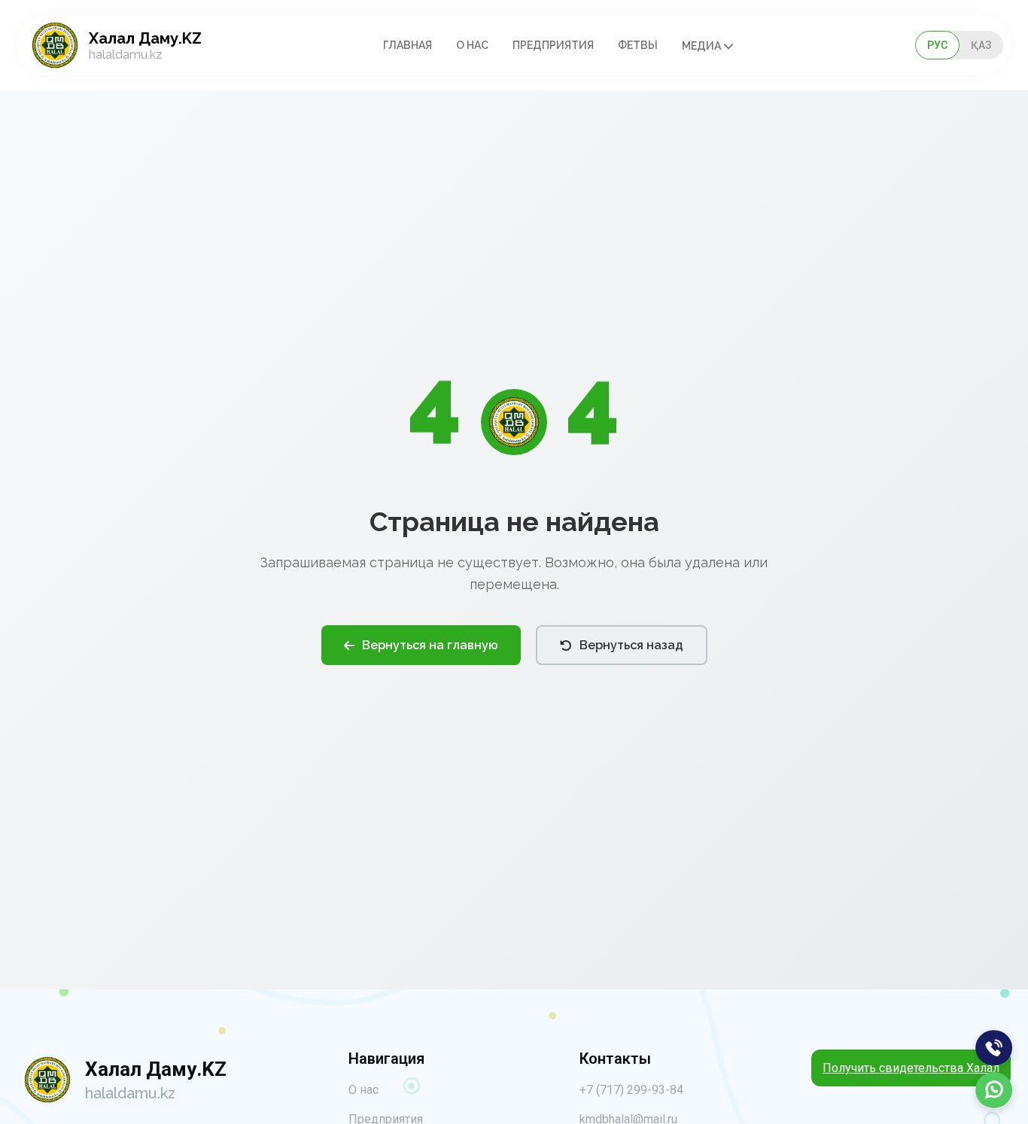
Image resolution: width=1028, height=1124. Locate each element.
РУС (937, 45)
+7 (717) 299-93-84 (631, 1090)
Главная (407, 45)
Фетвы (638, 45)
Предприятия (553, 45)
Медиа (702, 46)
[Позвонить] (994, 1048)
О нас (472, 45)
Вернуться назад (631, 645)
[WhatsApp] (994, 1090)
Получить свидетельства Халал (911, 1068)
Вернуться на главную (430, 645)
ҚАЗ (981, 45)
